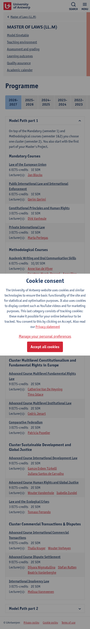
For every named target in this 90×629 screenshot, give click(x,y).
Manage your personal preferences (45, 336)
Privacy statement (48, 327)
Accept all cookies (45, 346)
